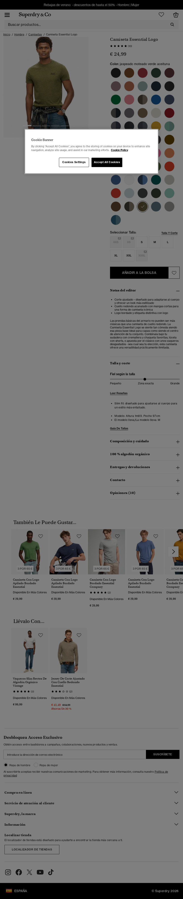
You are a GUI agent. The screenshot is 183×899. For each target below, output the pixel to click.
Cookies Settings (73, 162)
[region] (91, 151)
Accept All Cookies (107, 162)
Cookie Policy (119, 150)
